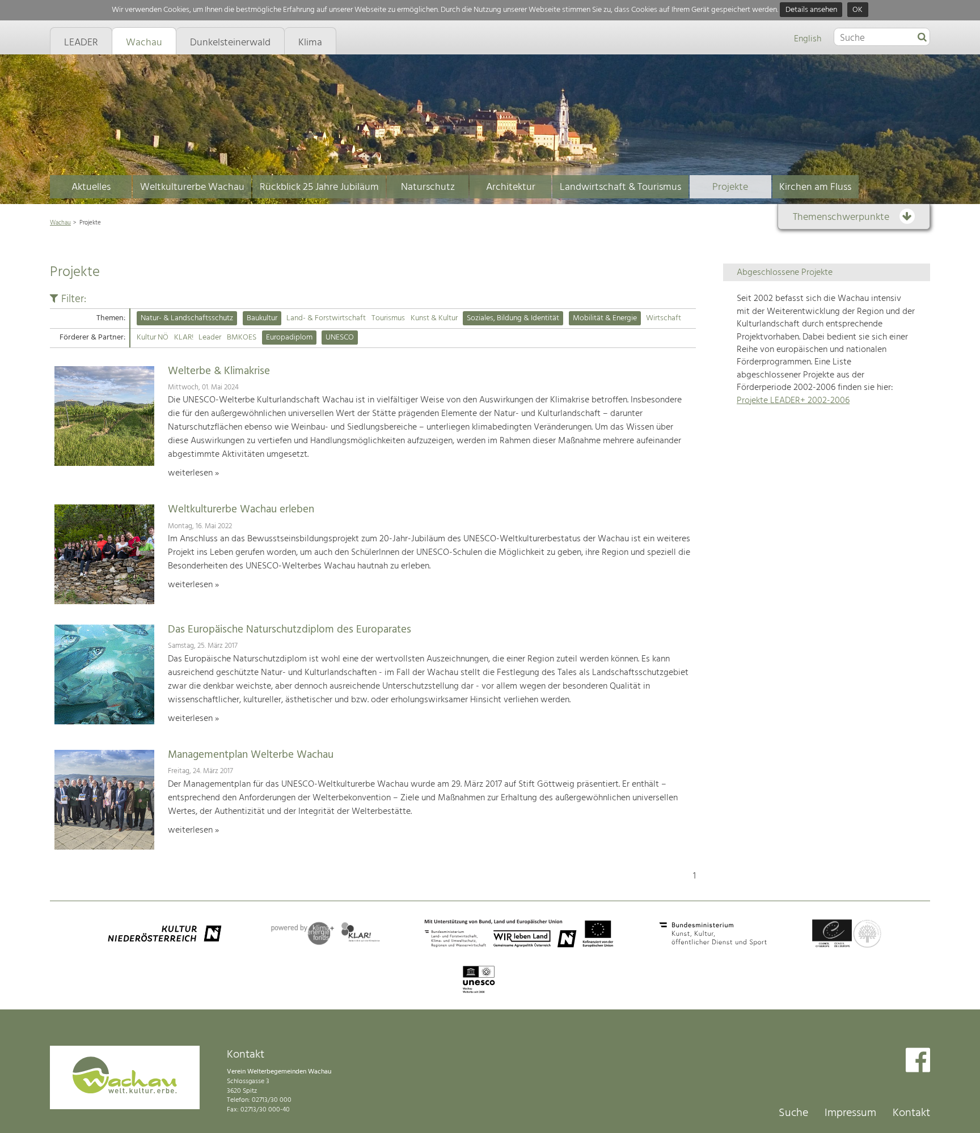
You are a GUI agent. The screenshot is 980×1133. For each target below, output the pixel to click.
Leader (209, 337)
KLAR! (183, 337)
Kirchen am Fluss (815, 187)
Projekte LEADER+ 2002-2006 (793, 400)
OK (857, 9)
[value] (922, 38)
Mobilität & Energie (605, 318)
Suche (793, 1113)
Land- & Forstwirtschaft (326, 318)
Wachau (60, 223)
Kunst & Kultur (434, 318)
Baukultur (262, 318)
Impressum (850, 1113)
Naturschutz (428, 187)
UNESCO (340, 337)
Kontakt (911, 1113)
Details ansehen (811, 9)
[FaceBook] (918, 1061)
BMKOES (241, 337)
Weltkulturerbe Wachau (192, 187)
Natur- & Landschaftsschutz (187, 318)
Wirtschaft (663, 318)
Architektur (510, 187)
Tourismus (388, 318)
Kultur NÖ (152, 337)
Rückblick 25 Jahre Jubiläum (319, 187)
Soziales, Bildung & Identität (513, 318)
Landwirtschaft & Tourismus (620, 187)
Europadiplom (289, 337)
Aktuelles (91, 187)
